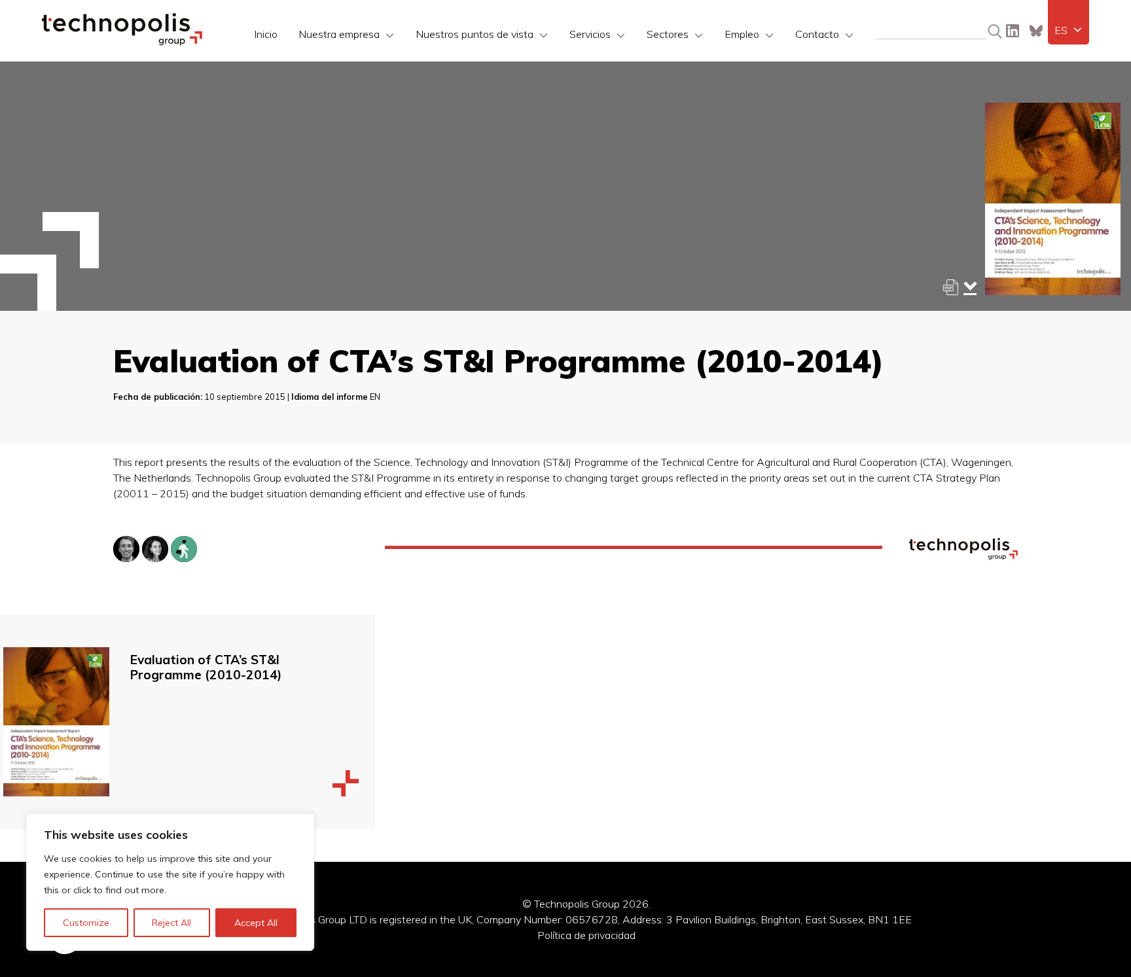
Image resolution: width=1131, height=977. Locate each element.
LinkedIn (1012, 30)
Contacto (817, 34)
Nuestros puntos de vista (474, 34)
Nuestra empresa (339, 34)
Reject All (171, 923)
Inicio (266, 34)
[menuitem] (1068, 30)
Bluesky (1036, 30)
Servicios (590, 34)
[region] (170, 882)
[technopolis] (122, 41)
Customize (86, 923)
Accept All (256, 923)
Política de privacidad (586, 935)
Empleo (742, 34)
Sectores (668, 34)
